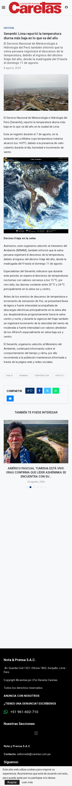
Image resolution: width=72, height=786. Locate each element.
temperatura (41, 375)
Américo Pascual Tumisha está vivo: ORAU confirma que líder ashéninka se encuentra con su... (36, 472)
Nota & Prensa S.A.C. (20, 660)
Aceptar (12, 782)
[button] (7, 454)
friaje (9, 375)
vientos (59, 375)
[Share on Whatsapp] (55, 391)
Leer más (27, 782)
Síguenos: (11, 762)
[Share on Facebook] (39, 391)
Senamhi (23, 375)
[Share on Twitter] (47, 391)
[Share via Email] (10, 398)
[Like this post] (31, 391)
